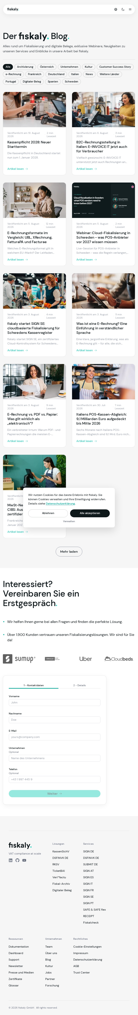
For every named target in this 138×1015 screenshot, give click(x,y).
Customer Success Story (115, 67)
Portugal (11, 81)
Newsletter (16, 966)
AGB (76, 966)
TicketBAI (58, 871)
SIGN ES (88, 877)
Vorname (14, 696)
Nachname (15, 713)
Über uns (51, 953)
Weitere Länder (109, 74)
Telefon (13, 769)
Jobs (48, 972)
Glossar (14, 985)
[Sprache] (116, 9)
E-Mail (12, 730)
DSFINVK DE (60, 858)
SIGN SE (88, 897)
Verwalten (69, 521)
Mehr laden (69, 551)
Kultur (88, 67)
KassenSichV (60, 851)
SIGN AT (88, 871)
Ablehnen (48, 513)
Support (14, 959)
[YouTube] (24, 860)
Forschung (52, 985)
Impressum (80, 953)
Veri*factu (59, 877)
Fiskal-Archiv (61, 884)
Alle (8, 67)
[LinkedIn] (11, 860)
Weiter (52, 793)
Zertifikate (15, 979)
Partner (50, 979)
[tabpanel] (54, 745)
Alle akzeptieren (90, 513)
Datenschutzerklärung (87, 959)
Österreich (47, 67)
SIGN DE (88, 851)
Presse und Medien (21, 972)
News (89, 74)
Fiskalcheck (91, 922)
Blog (48, 959)
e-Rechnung (13, 74)
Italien (75, 74)
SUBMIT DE (90, 864)
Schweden (71, 81)
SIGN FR (88, 890)
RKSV (55, 864)
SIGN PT (88, 903)
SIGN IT (88, 884)
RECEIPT (88, 916)
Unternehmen (69, 67)
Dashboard (16, 953)
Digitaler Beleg (32, 81)
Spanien (53, 81)
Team (48, 947)
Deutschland (56, 74)
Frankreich (35, 74)
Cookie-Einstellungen (87, 947)
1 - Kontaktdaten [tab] (34, 685)
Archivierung (25, 67)
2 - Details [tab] (79, 685)
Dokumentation (19, 947)
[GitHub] (17, 860)
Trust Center (81, 972)
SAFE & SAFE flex (94, 910)
